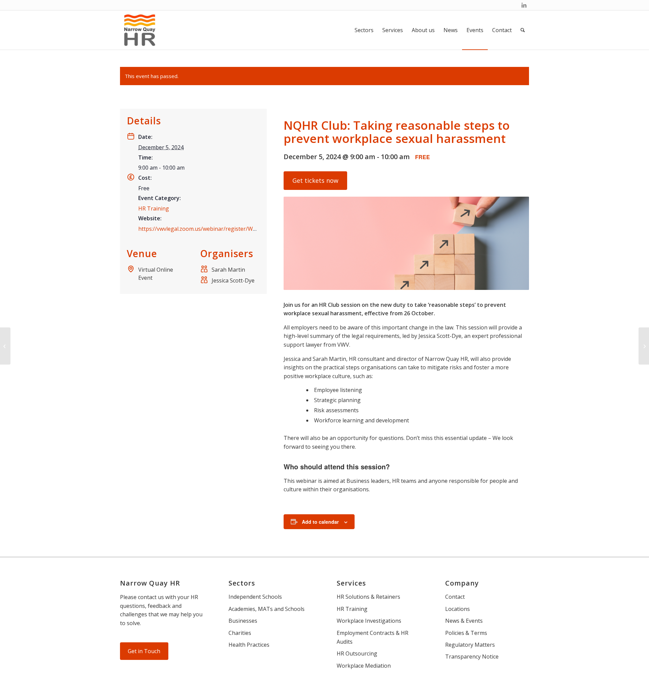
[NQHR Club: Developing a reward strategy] (5, 346)
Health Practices (249, 644)
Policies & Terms (466, 633)
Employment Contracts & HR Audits (372, 637)
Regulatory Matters (470, 644)
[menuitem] (364, 30)
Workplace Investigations (369, 620)
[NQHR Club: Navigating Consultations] (644, 346)
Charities (240, 633)
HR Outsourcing (357, 653)
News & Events (464, 620)
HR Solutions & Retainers (368, 596)
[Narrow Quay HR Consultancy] (139, 30)
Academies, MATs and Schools (267, 609)
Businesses (243, 620)
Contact (455, 596)
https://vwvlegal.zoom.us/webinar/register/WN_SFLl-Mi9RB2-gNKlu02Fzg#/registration (249, 228)
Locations (457, 609)
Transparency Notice (472, 656)
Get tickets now (315, 180)
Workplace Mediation (364, 665)
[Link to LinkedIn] (524, 5)
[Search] (522, 30)
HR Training (153, 208)
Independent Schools (255, 596)
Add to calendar (320, 521)
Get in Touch (144, 651)
